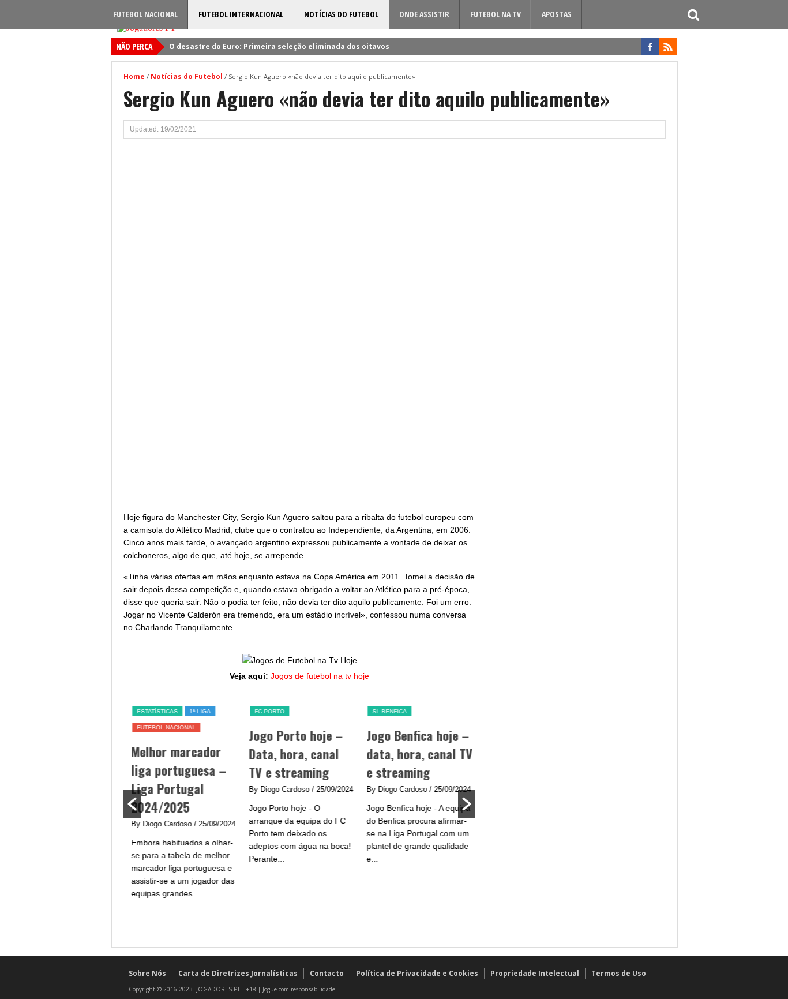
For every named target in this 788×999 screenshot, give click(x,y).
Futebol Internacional (240, 14)
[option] (182, 802)
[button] (132, 804)
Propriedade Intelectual (534, 973)
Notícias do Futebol (341, 14)
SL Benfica (387, 711)
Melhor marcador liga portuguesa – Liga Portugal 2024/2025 (176, 779)
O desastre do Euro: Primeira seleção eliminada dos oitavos (279, 46)
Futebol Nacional (145, 14)
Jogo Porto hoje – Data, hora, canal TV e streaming (294, 753)
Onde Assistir (424, 14)
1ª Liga (198, 711)
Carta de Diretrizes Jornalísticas (238, 973)
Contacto (327, 973)
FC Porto (268, 711)
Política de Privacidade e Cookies (417, 973)
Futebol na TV (495, 14)
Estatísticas (155, 711)
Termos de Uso (618, 973)
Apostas (557, 14)
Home (134, 76)
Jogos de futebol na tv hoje (320, 675)
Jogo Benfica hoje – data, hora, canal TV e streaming (418, 753)
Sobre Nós (147, 973)
